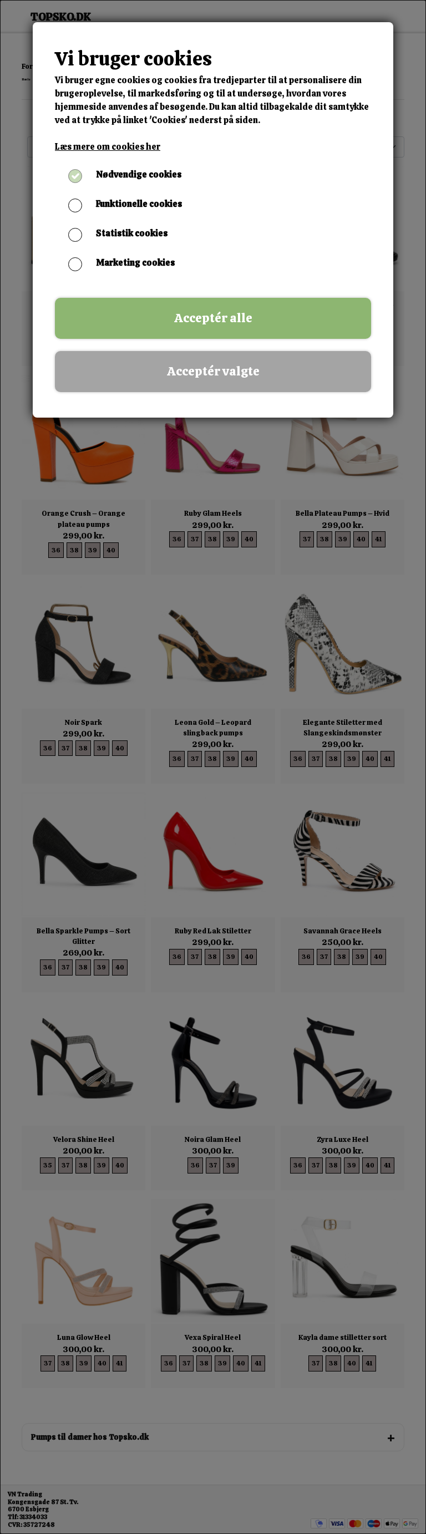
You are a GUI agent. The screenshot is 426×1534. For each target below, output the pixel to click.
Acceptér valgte (213, 371)
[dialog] (213, 767)
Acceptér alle (213, 318)
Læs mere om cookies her (107, 147)
